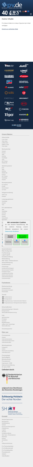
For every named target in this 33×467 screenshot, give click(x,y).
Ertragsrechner (5, 310)
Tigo (3, 204)
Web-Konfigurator (7, 251)
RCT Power (5, 161)
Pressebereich (6, 361)
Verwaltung (4, 440)
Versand (4, 431)
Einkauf (4, 438)
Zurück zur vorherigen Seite (10, 29)
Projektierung (5, 428)
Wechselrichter (6, 149)
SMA (3, 154)
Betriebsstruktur (6, 359)
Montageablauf (8, 299)
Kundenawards (6, 264)
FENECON (4, 163)
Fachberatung (6, 253)
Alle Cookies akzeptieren (23, 236)
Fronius (4, 153)
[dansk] (26, 11)
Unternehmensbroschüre (8, 340)
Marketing (4, 436)
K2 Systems (5, 184)
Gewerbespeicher (7, 328)
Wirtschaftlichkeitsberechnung (9, 312)
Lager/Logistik (6, 255)
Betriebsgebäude (7, 345)
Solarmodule (5, 137)
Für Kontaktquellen (7, 450)
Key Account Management (8, 426)
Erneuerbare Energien (7, 290)
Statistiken (16, 242)
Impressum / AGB (7, 363)
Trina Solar (4, 146)
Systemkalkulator (7, 249)
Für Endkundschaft (7, 448)
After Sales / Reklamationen (10, 260)
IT (2, 441)
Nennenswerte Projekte (8, 270)
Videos (3, 349)
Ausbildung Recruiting (7, 273)
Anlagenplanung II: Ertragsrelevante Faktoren (15, 302)
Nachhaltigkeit (6, 357)
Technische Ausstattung (8, 350)
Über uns (5, 332)
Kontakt (4, 416)
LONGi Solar (5, 142)
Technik (4, 294)
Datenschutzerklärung (8, 365)
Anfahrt (4, 454)
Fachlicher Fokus (6, 271)
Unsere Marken (7, 134)
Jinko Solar (4, 141)
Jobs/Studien (5, 456)
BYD (3, 168)
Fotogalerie (5, 347)
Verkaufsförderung (7, 262)
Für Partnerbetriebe (7, 446)
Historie (4, 337)
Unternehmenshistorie (7, 276)
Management (5, 421)
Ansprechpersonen (7, 419)
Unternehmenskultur (7, 339)
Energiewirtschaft (6, 288)
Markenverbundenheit (7, 275)
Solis (3, 159)
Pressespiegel (6, 355)
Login (14, 14)
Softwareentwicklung (7, 443)
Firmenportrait (6, 335)
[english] (28, 11)
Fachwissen (6, 282)
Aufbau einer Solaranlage (8, 324)
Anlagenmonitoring (7, 192)
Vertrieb (4, 425)
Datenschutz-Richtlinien (12, 231)
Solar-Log (4, 194)
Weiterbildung (6, 258)
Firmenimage (5, 266)
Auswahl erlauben (10, 236)
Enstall (3, 186)
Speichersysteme (7, 166)
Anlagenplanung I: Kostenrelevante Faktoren (15, 301)
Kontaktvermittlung (7, 256)
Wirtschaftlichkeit (7, 307)
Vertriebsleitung (6, 423)
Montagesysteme (7, 182)
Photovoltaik (5, 291)
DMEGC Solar (5, 144)
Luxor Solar (5, 139)
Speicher (4, 321)
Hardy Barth (5, 218)
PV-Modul (4, 319)
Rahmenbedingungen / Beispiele (10, 309)
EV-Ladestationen (7, 207)
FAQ (3, 315)
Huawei (4, 151)
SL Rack (4, 189)
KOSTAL (4, 156)
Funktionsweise (8, 297)
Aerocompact (5, 188)
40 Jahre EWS (6, 367)
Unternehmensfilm (6, 342)
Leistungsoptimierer (7, 199)
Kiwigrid (4, 196)
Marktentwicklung (7, 286)
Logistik (4, 430)
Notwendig (8, 242)
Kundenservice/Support (8, 268)
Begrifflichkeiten (6, 322)
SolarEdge (4, 158)
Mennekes (4, 219)
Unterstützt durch (6, 352)
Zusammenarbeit (6, 278)
